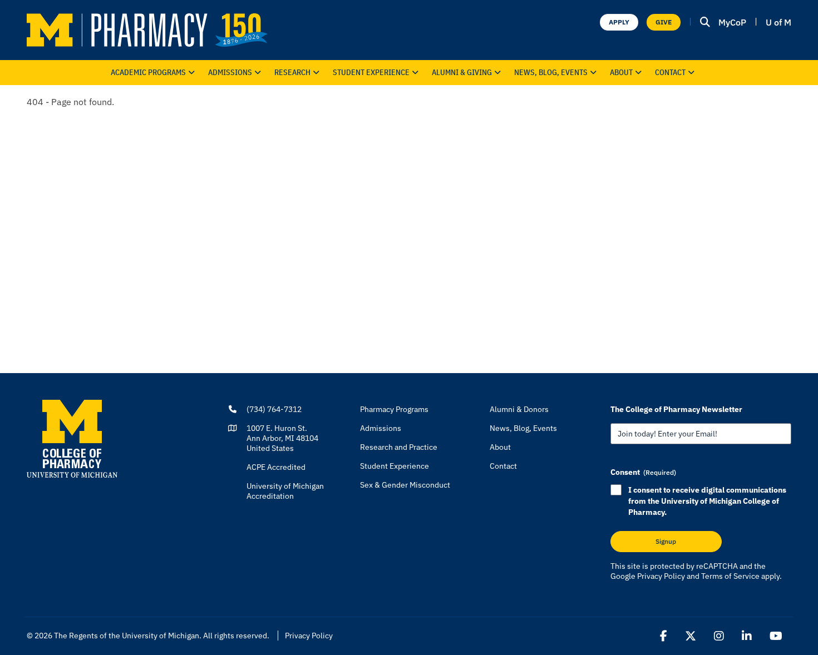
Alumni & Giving (462, 72)
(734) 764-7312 (274, 409)
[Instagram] (719, 636)
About (621, 72)
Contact (670, 72)
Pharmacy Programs (394, 409)
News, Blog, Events (551, 72)
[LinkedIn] (747, 636)
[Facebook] (663, 636)
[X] (690, 636)
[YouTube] (776, 636)
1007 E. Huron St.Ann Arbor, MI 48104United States (282, 438)
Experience (371, 72)
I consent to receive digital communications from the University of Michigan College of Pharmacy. (707, 501)
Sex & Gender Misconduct (405, 485)
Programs (148, 72)
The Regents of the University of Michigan (126, 636)
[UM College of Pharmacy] (72, 438)
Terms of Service (730, 576)
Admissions (230, 72)
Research (292, 72)
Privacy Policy (661, 576)
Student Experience (394, 466)
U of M (778, 22)
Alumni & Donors (519, 409)
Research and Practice (398, 447)
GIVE (664, 22)
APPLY (619, 22)
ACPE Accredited (276, 467)
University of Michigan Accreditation (285, 491)
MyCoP (732, 22)
